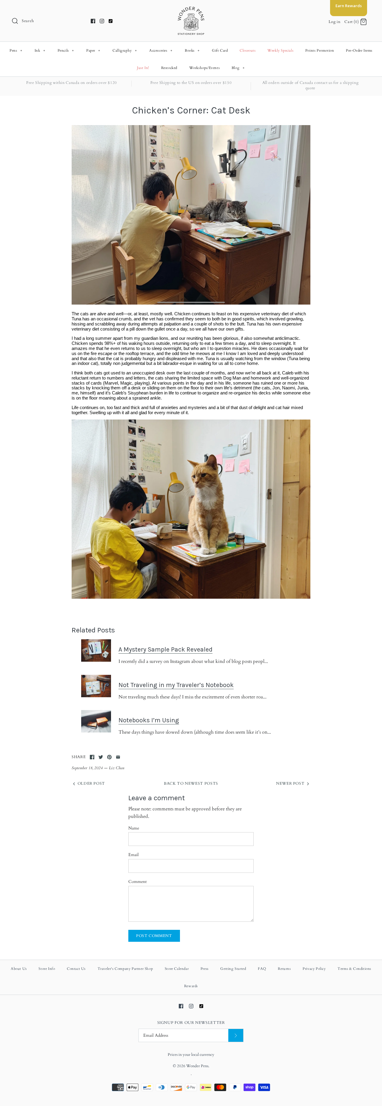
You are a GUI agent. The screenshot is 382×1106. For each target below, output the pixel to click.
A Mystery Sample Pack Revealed (165, 649)
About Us (19, 968)
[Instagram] (102, 21)
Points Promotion (319, 50)
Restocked (169, 67)
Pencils (66, 50)
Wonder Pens (197, 1066)
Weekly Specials (280, 50)
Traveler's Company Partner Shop (125, 968)
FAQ (262, 968)
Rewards (191, 986)
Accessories (160, 50)
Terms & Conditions (354, 968)
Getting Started (233, 968)
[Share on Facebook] (92, 757)
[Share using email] (118, 757)
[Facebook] (93, 21)
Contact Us (76, 968)
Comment (137, 881)
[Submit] (235, 1035)
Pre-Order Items (359, 50)
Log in (335, 21)
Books (192, 50)
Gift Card (220, 50)
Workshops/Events (204, 67)
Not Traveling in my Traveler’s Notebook (176, 685)
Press (205, 968)
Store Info (46, 968)
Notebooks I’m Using (148, 720)
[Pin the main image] (109, 757)
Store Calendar (177, 968)
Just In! (143, 67)
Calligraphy (125, 50)
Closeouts (247, 50)
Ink (40, 50)
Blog (238, 67)
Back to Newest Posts (191, 783)
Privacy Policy (314, 968)
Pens (16, 50)
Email (133, 855)
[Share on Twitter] (100, 757)
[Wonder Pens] (191, 9)
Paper (93, 50)
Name (133, 828)
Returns (284, 968)
